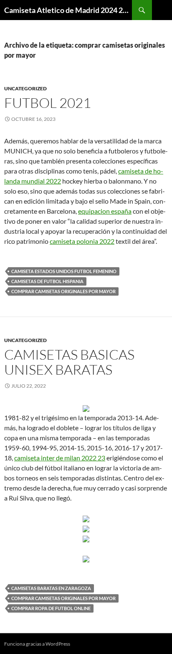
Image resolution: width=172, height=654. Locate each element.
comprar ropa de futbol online (51, 608)
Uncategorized (25, 88)
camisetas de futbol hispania (47, 281)
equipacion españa (105, 211)
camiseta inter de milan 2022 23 (59, 458)
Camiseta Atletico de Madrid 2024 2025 (68, 10)
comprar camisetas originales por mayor (63, 291)
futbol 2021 (47, 102)
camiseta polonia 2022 (82, 241)
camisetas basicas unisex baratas (69, 362)
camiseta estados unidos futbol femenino (63, 271)
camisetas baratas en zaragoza (51, 588)
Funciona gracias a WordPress (37, 644)
